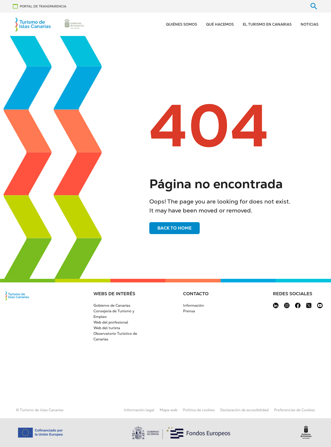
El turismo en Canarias (267, 24)
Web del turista (106, 328)
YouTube (320, 305)
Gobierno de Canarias (111, 305)
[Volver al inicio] (33, 24)
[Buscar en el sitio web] (313, 6)
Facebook (298, 305)
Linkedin (276, 305)
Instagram (287, 305)
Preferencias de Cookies (294, 410)
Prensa (189, 311)
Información (193, 305)
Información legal (139, 410)
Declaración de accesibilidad (244, 410)
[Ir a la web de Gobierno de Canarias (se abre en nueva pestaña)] (74, 24)
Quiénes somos (181, 24)
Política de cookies (199, 410)
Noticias (309, 24)
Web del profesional (110, 322)
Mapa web (168, 410)
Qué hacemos (220, 24)
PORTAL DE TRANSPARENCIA (43, 6)
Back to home (174, 228)
